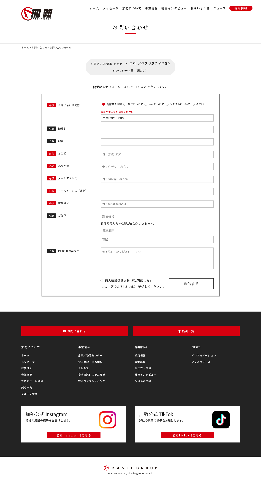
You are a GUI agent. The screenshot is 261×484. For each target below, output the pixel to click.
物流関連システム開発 (91, 374)
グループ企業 (29, 393)
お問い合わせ (40, 47)
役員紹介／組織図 (32, 381)
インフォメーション (204, 355)
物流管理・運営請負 (90, 362)
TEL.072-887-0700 (150, 63)
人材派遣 (83, 368)
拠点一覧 (26, 387)
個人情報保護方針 (118, 280)
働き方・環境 (143, 368)
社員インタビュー (146, 374)
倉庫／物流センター (90, 355)
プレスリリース (201, 362)
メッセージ (28, 362)
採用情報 (140, 355)
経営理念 (26, 368)
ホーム (25, 47)
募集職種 (140, 362)
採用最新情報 (143, 381)
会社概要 (26, 374)
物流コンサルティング (91, 381)
